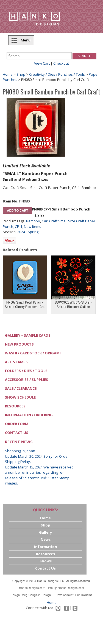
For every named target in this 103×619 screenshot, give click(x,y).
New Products (19, 344)
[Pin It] (9, 241)
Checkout (61, 63)
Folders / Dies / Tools (26, 370)
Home (8, 74)
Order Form (16, 423)
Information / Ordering (29, 414)
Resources (15, 406)
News (46, 539)
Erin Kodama (84, 595)
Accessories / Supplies (26, 379)
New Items (32, 226)
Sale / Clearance (21, 388)
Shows (46, 561)
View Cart (42, 63)
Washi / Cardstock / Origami (33, 353)
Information (45, 546)
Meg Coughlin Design (36, 595)
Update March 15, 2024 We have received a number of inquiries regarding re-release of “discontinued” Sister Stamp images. (39, 475)
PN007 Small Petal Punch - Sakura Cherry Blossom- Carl (25, 304)
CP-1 (18, 226)
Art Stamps (16, 361)
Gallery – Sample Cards (28, 335)
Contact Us (16, 432)
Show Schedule (20, 397)
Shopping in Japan (20, 450)
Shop (20, 74)
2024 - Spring (27, 231)
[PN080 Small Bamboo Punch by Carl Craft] (36, 126)
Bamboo (33, 220)
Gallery (45, 532)
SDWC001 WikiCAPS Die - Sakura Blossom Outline (73, 304)
